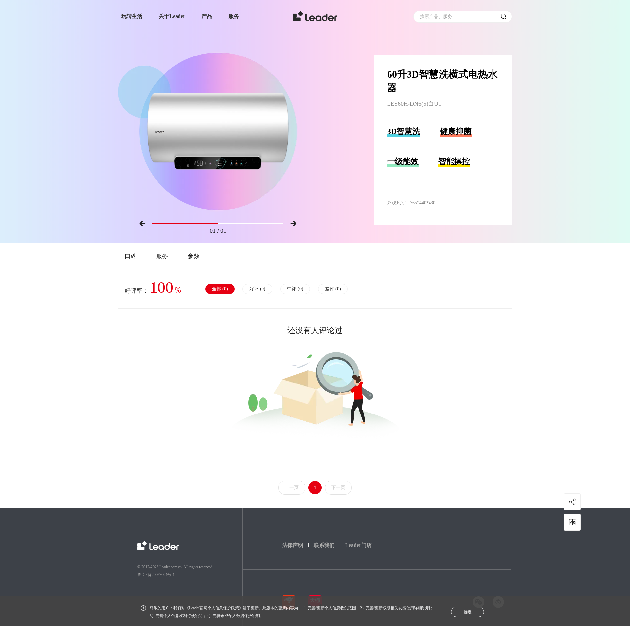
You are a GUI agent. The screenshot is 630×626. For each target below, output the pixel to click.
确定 (468, 612)
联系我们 (324, 545)
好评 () (257, 288)
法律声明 (292, 545)
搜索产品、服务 (436, 16)
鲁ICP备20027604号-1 (156, 574)
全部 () (220, 288)
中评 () (295, 288)
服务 (234, 16)
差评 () (333, 288)
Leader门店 (358, 545)
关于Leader (172, 16)
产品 (207, 16)
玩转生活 (131, 16)
